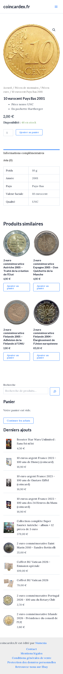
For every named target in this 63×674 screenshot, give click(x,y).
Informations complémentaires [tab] (23, 153)
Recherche (9, 384)
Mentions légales (32, 653)
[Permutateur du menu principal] (56, 6)
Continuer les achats (18, 420)
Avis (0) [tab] (7, 160)
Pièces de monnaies (26, 87)
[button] (54, 30)
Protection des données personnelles (31, 662)
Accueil (7, 87)
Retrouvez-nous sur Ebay (31, 666)
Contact (31, 649)
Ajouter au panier (29, 132)
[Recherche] (55, 391)
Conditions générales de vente (31, 658)
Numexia (41, 643)
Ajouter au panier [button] (13, 287)
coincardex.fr (16, 6)
